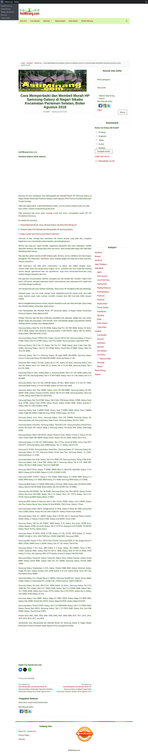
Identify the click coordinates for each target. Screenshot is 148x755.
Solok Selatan (102, 323)
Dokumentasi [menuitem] (6, 9)
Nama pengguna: (103, 79)
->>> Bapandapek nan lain (105, 161)
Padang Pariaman (104, 287)
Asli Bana (98, 252)
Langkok (98, 331)
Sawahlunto (101, 311)
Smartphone (23, 216)
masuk (30, 702)
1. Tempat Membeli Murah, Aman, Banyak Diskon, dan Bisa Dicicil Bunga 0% (47, 225)
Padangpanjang (103, 291)
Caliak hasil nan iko (102, 156)
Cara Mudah (101, 335)
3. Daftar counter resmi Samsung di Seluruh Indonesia (38, 234)
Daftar (99, 110)
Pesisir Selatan (102, 307)
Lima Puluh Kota (103, 280)
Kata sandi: (101, 87)
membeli (49, 213)
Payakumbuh (102, 303)
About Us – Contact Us (27, 731)
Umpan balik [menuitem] (5, 18)
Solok (99, 319)
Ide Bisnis (98, 260)
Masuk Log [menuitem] (9, 2)
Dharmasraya (102, 276)
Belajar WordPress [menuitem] (7, 12)
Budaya (98, 256)
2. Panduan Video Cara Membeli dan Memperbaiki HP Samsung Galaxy (45, 229)
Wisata (99, 366)
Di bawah (102, 132)
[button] (22, 711)
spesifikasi (45, 258)
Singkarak (102, 136)
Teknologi (31, 678)
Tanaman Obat (105, 358)
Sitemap (21, 739)
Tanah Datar (101, 327)
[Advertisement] (74, 42)
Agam (99, 272)
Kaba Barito (99, 268)
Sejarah (98, 374)
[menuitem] (2, 2)
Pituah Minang (100, 370)
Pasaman (100, 299)
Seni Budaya (102, 350)
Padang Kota (102, 284)
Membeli (63, 195)
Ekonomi (100, 339)
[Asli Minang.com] (29, 11)
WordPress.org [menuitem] (6, 6)
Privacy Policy (23, 735)
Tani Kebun (101, 354)
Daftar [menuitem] (16, 2)
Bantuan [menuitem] (4, 15)
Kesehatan (101, 343)
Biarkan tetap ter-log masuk (106, 97)
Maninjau (102, 148)
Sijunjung (100, 315)
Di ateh (101, 144)
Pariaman (100, 295)
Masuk (122, 112)
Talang (101, 140)
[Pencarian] (127, 21)
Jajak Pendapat (100, 264)
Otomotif (100, 346)
